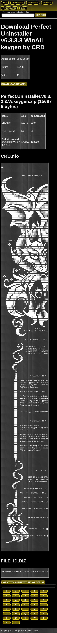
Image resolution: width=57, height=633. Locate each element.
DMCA (23, 8)
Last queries (17, 3)
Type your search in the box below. (16, 12)
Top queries (33, 3)
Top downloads (9, 8)
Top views (47, 3)
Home (5, 3)
